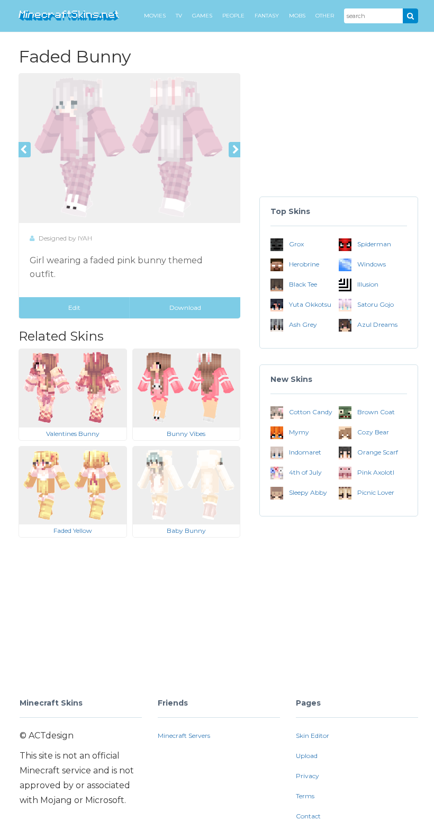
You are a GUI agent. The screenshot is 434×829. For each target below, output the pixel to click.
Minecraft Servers (184, 735)
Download (185, 307)
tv (179, 15)
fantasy (267, 15)
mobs (297, 15)
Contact (308, 816)
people (233, 15)
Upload (307, 756)
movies (155, 15)
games (202, 15)
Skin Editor (312, 735)
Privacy (307, 776)
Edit (74, 307)
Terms (305, 796)
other (324, 15)
